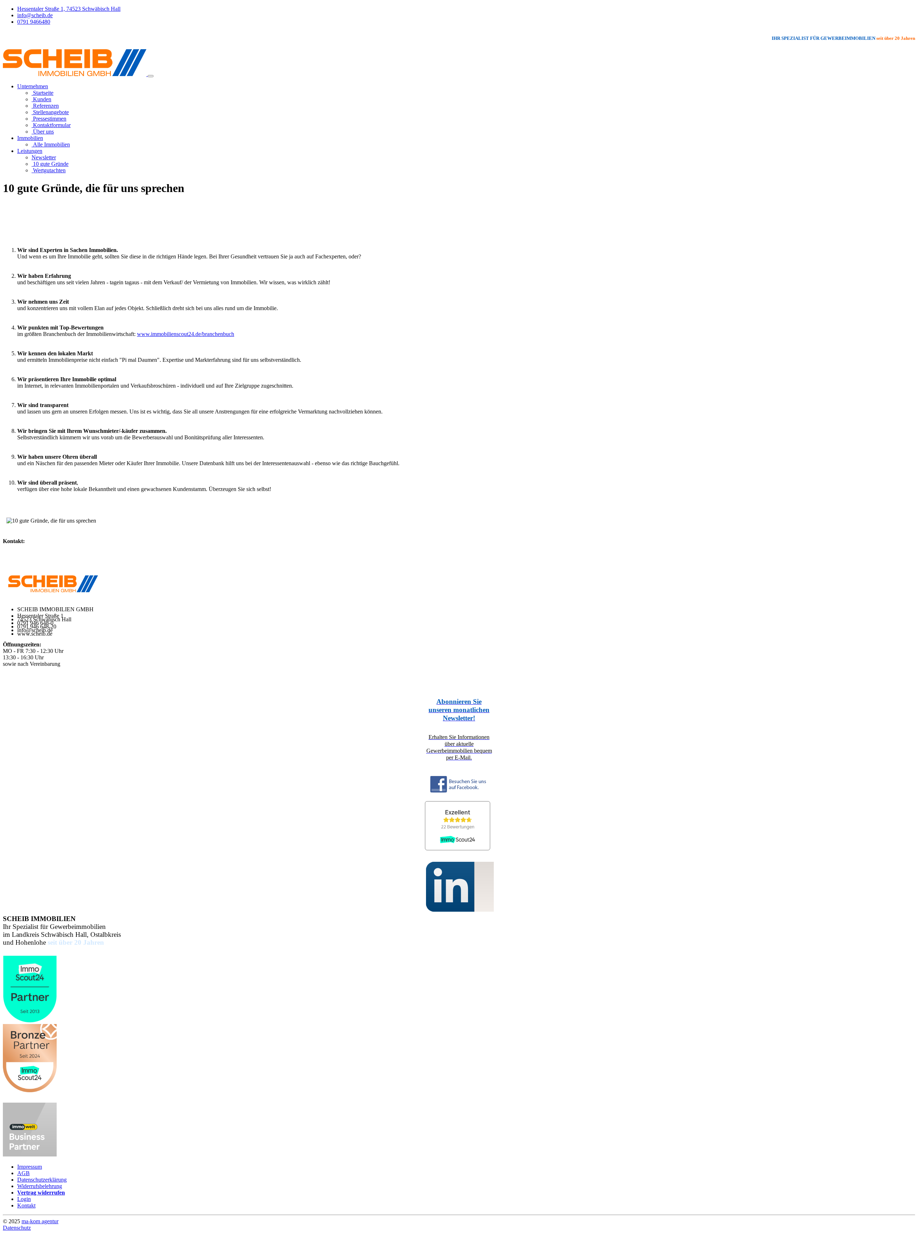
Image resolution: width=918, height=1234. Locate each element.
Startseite (42, 93)
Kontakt (26, 1205)
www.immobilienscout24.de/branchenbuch (185, 334)
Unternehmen (32, 86)
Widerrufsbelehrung (39, 1186)
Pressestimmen (49, 119)
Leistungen (29, 151)
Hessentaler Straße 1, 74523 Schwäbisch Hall (68, 9)
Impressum (29, 1167)
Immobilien (30, 138)
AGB (23, 1173)
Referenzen (45, 106)
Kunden (41, 99)
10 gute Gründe (50, 164)
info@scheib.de (35, 15)
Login (24, 1199)
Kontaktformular (51, 125)
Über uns (43, 131)
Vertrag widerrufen (41, 1192)
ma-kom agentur (40, 1221)
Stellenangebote (50, 112)
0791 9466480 (33, 22)
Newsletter (44, 157)
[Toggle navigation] (150, 76)
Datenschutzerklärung (42, 1180)
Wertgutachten (49, 170)
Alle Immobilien (51, 144)
